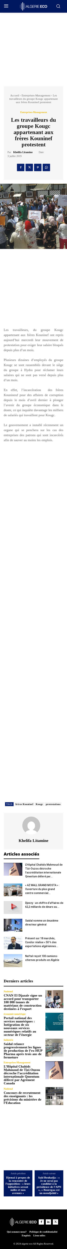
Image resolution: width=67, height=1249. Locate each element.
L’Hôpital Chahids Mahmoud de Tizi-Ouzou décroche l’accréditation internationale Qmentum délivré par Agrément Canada (22, 1075)
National (8, 991)
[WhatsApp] (46, 167)
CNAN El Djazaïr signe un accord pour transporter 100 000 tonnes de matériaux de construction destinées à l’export (23, 1002)
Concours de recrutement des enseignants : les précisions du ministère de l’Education (22, 1098)
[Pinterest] (38, 167)
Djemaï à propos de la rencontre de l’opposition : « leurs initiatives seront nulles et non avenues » (18, 1185)
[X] (29, 167)
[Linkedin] (48, 1222)
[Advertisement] (33, 48)
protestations (53, 804)
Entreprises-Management (36, 95)
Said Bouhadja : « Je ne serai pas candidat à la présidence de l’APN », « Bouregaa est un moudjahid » (49, 1185)
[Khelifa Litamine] (33, 825)
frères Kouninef (24, 804)
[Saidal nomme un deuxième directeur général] (13, 925)
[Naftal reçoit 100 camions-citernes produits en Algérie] (13, 960)
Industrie (8, 1040)
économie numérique (15, 1014)
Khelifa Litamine (23, 152)
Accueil (14, 95)
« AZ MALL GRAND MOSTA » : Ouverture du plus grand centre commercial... (42, 889)
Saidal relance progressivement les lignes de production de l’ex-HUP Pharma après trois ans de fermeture (23, 1050)
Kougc (39, 804)
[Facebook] (20, 167)
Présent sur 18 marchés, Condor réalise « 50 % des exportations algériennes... (41, 942)
